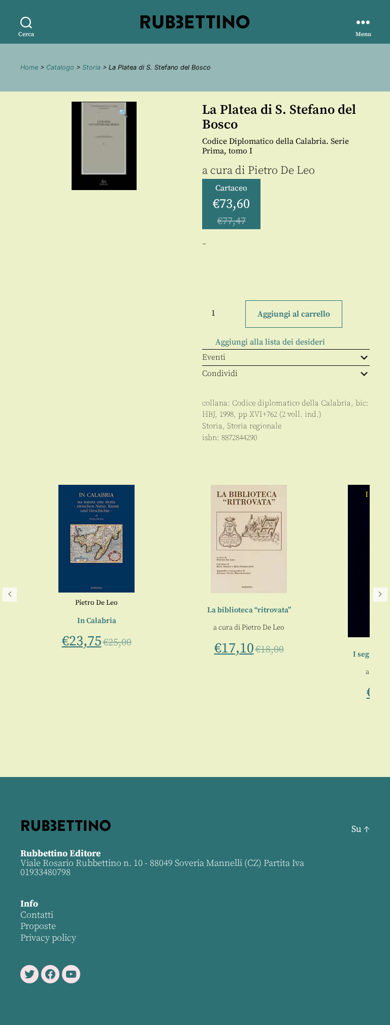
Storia (91, 67)
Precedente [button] (10, 594)
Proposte (38, 926)
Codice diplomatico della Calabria (291, 403)
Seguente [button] (380, 594)
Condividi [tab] (220, 373)
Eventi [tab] (213, 357)
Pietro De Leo (281, 170)
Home (29, 67)
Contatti (36, 915)
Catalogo (60, 67)
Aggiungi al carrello (293, 314)
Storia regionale (254, 426)
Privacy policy (48, 938)
